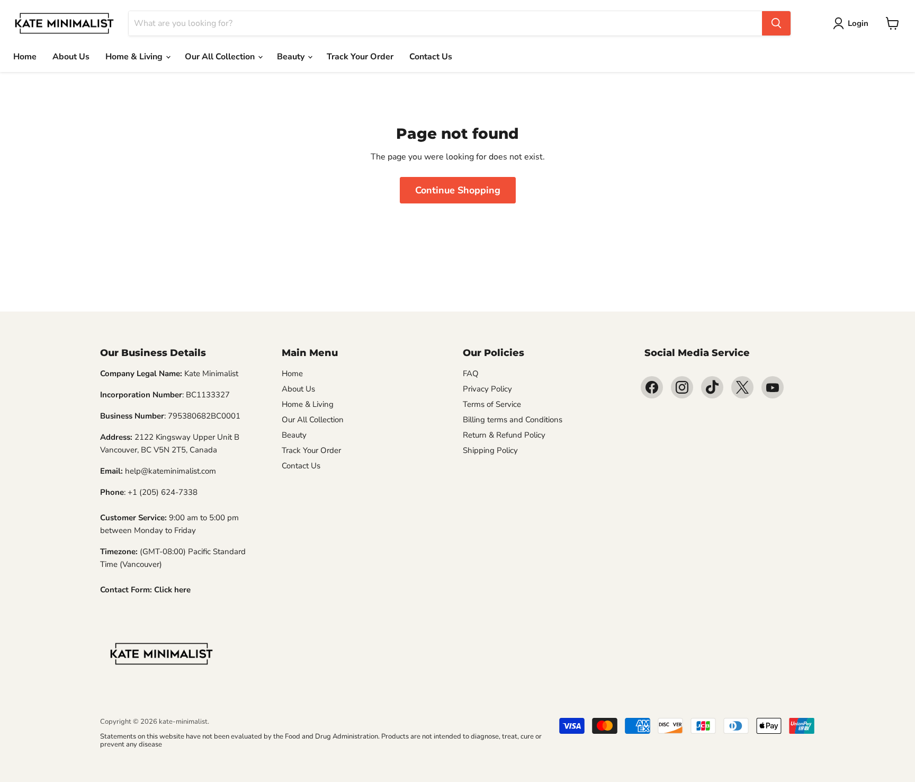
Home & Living (135, 57)
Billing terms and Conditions (512, 419)
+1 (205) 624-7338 (163, 492)
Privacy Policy (487, 389)
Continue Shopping (457, 190)
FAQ (471, 373)
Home (25, 57)
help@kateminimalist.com (170, 471)
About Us (70, 57)
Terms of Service (492, 404)
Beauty (292, 57)
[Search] (776, 23)
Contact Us (430, 57)
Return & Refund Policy (504, 435)
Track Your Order (360, 57)
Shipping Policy (490, 450)
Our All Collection (221, 57)
